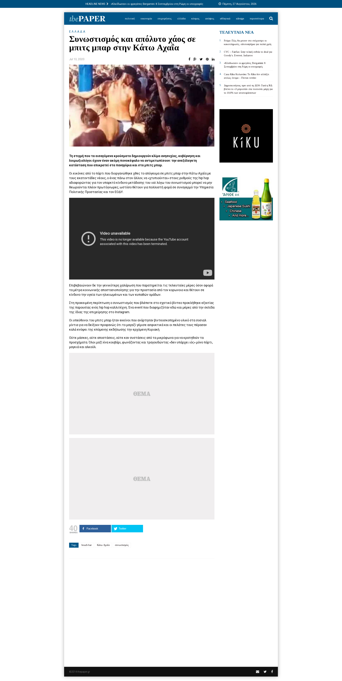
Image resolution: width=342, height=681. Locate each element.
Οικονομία (146, 18)
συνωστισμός (122, 545)
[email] (257, 672)
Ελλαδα (77, 31)
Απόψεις (209, 18)
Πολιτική (130, 18)
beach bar (87, 545)
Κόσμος (195, 18)
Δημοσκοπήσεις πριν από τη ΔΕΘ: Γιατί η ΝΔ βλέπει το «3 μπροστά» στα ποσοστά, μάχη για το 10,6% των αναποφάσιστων (248, 89)
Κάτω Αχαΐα (103, 545)
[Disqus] (141, 610)
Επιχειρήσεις (165, 18)
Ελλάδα (181, 18)
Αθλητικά (225, 18)
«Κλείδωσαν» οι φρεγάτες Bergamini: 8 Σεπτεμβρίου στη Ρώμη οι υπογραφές (157, 4)
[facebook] (272, 672)
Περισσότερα (257, 18)
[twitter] (265, 672)
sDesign (240, 18)
